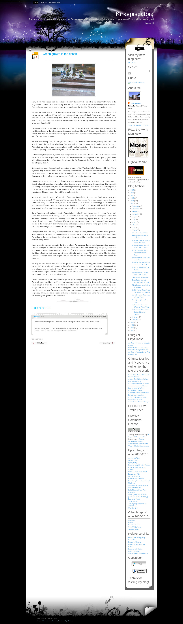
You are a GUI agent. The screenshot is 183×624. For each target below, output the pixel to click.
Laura (74, 107)
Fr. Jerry (39, 120)
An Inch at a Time (134, 458)
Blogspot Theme (42, 621)
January (135, 320)
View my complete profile (138, 125)
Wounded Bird (132, 508)
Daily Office (132, 540)
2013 (132, 195)
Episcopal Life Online (135, 549)
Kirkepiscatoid (135, 14)
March (134, 230)
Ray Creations (59, 621)
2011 (132, 201)
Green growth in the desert (60, 54)
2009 (132, 322)
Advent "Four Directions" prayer (138, 402)
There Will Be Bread (134, 527)
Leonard (37, 317)
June (134, 222)
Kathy (110, 104)
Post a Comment (37, 339)
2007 (132, 328)
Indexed (130, 523)
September (136, 214)
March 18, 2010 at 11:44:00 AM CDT (94, 317)
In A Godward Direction (136, 479)
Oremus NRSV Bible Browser (138, 553)
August (135, 217)
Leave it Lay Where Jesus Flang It (139, 481)
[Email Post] (115, 300)
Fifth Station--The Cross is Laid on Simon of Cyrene (140, 312)
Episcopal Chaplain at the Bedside (139, 465)
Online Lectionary (134, 551)
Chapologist (132, 63)
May (134, 225)
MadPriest (131, 483)
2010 (132, 203)
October (135, 211)
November (136, 209)
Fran (33, 107)
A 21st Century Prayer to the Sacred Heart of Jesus (140, 252)
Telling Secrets (132, 501)
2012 (132, 198)
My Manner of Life (134, 488)
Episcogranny (132, 463)
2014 (132, 193)
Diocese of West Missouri (136, 544)
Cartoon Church (133, 460)
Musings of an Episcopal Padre (138, 485)
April (134, 227)
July (134, 219)
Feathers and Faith (134, 474)
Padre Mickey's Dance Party (137, 490)
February (135, 317)
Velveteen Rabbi (133, 529)
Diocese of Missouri (134, 542)
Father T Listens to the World (137, 472)
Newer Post (106, 343)
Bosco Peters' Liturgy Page (136, 538)
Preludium (131, 492)
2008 (132, 325)
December (135, 206)
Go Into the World (134, 476)
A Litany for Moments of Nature (138, 384)
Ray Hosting (68, 621)
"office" (104, 112)
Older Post (40, 343)
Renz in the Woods (134, 499)
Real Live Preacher (134, 525)
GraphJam (131, 520)
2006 (132, 330)
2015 (132, 190)
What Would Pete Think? (140, 233)
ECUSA (131, 547)
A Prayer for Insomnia (135, 390)
